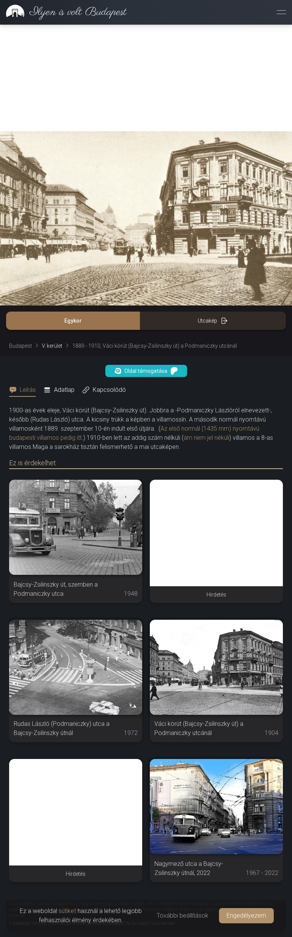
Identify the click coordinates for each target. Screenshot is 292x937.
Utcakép (207, 321)
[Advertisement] (146, 78)
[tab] (24, 390)
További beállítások (182, 915)
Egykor (73, 321)
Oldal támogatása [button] (145, 371)
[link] (63, 12)
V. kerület (52, 346)
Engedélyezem (246, 915)
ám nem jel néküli (206, 437)
